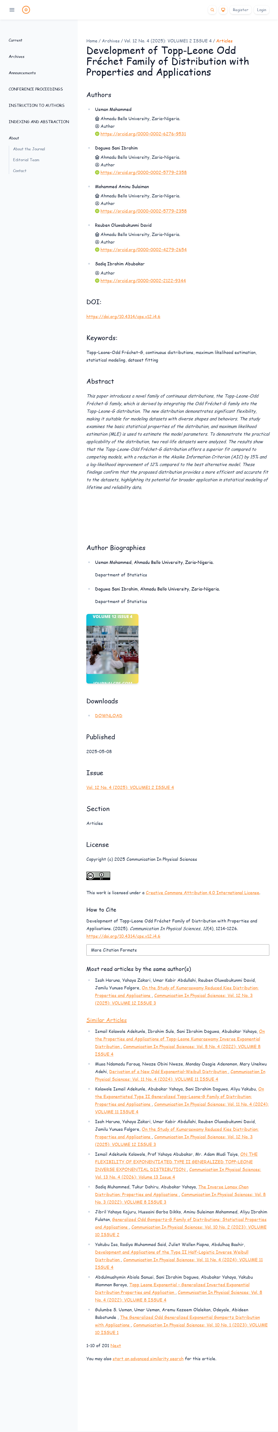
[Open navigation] (12, 10)
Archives (16, 56)
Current (16, 40)
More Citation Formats (114, 950)
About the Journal (29, 148)
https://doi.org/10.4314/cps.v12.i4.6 (123, 316)
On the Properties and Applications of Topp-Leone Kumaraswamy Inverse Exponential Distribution (180, 1038)
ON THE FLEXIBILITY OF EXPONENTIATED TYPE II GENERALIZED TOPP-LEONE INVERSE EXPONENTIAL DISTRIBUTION (176, 1161)
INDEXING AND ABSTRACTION (39, 121)
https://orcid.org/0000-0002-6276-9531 (143, 134)
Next (115, 1345)
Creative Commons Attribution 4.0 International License (202, 892)
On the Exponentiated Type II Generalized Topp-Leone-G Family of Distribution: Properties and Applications (179, 1096)
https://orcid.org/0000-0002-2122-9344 (143, 280)
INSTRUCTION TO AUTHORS (37, 105)
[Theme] (223, 9)
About (14, 138)
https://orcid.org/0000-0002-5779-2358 (143, 172)
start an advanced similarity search (148, 1358)
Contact (20, 170)
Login (261, 9)
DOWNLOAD (108, 715)
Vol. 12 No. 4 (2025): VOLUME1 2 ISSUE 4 (168, 41)
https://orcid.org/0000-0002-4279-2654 (143, 249)
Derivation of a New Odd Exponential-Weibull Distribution (168, 1071)
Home (91, 41)
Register (240, 9)
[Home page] (26, 9)
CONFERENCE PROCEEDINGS (36, 89)
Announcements (22, 72)
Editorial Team (26, 159)
